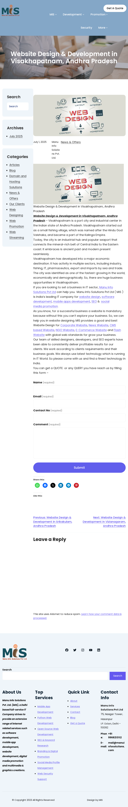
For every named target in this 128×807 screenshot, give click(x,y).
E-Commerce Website (91, 330)
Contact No (47, 410)
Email (43, 396)
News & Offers (71, 142)
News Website (98, 325)
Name (44, 382)
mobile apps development (71, 301)
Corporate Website (73, 325)
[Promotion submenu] (107, 14)
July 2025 (16, 136)
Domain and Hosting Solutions (17, 181)
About (73, 700)
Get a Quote (77, 723)
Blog (12, 170)
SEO (94, 301)
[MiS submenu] (56, 14)
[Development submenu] (83, 14)
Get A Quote (115, 8)
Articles (14, 165)
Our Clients (17, 204)
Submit (79, 467)
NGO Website (65, 330)
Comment (47, 424)
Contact (75, 712)
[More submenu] (107, 27)
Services (75, 706)
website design (89, 297)
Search (7, 669)
